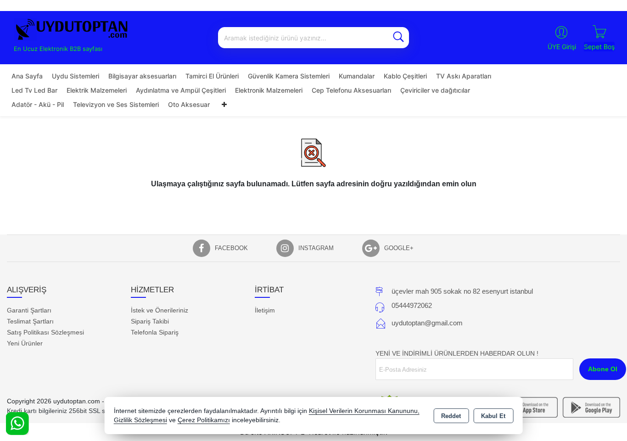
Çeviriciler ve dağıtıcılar (435, 90)
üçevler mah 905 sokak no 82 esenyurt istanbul (462, 291)
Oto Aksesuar (189, 104)
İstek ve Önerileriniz (159, 310)
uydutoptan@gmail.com (427, 323)
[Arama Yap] (398, 38)
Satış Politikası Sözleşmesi (45, 332)
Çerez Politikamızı (204, 420)
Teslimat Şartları (30, 321)
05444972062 (412, 305)
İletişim (265, 310)
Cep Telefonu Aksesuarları (351, 90)
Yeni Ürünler (25, 343)
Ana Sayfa (27, 76)
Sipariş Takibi (150, 321)
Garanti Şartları (29, 310)
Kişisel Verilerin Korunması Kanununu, (364, 411)
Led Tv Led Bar (34, 90)
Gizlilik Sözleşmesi (140, 420)
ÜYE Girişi (562, 46)
